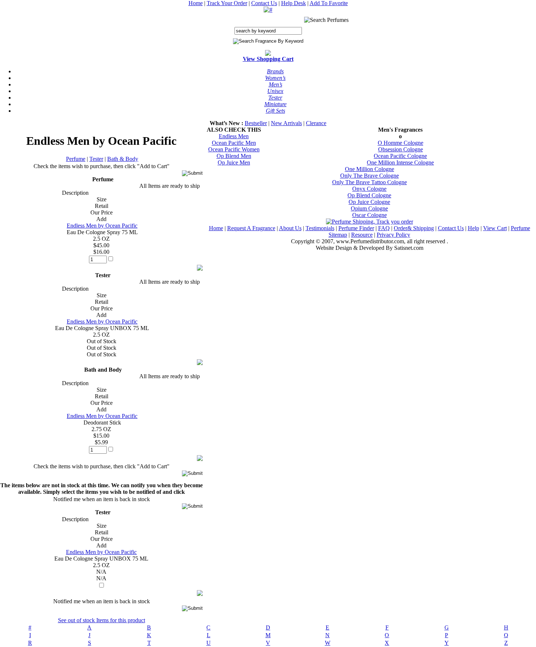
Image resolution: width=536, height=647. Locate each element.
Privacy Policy (393, 235)
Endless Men (234, 136)
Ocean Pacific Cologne (400, 156)
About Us (290, 228)
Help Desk (293, 3)
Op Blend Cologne (369, 195)
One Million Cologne (369, 169)
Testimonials (320, 228)
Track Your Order (227, 3)
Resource (362, 235)
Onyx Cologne (369, 189)
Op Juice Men (234, 162)
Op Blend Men (234, 156)
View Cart (495, 228)
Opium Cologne (369, 208)
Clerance (316, 123)
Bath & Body (122, 159)
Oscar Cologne (369, 215)
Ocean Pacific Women (234, 149)
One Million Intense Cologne (400, 162)
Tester (96, 159)
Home (196, 3)
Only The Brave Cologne (369, 176)
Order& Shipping (414, 228)
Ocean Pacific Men (234, 143)
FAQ (384, 228)
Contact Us (264, 3)
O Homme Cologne (400, 143)
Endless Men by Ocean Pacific (102, 225)
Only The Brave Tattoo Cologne (369, 182)
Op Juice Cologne (369, 202)
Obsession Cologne (400, 149)
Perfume (75, 159)
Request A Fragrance (251, 228)
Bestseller (256, 123)
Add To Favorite (329, 3)
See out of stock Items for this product (101, 620)
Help (473, 228)
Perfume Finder (356, 228)
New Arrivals (286, 123)
